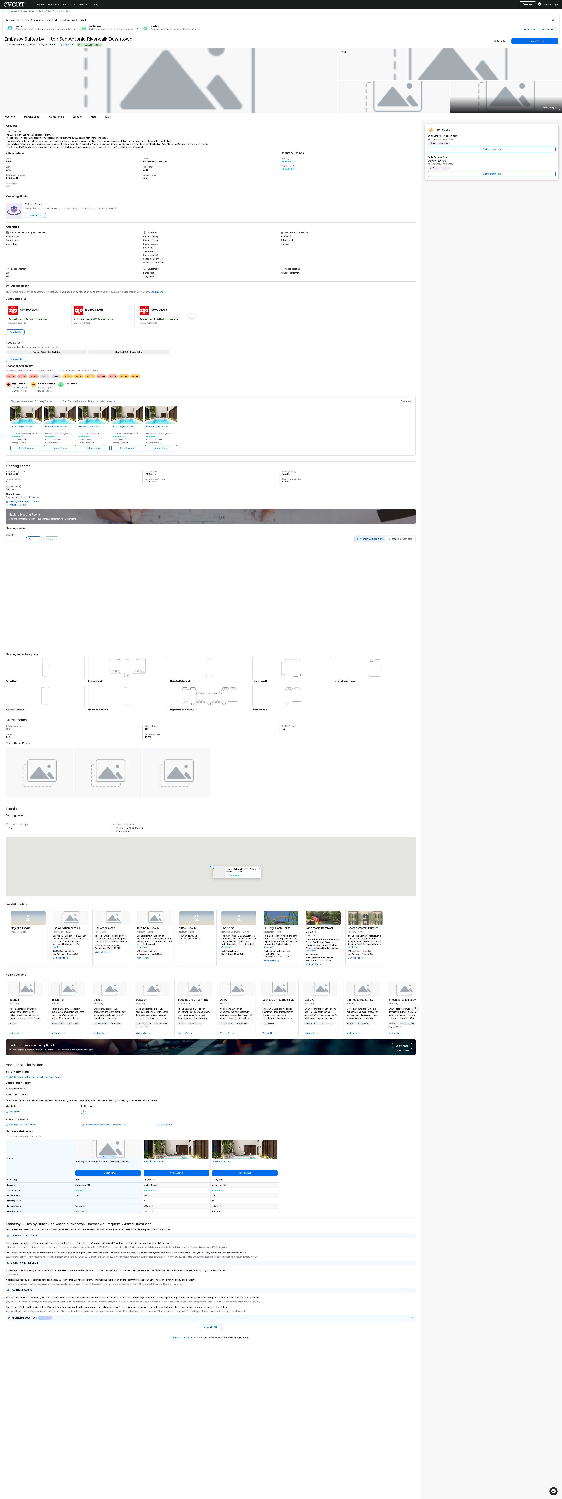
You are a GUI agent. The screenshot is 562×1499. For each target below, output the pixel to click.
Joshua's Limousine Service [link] (278, 999)
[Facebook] (83, 1112)
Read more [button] (58, 947)
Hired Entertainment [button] (144, 1023)
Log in (555, 4)
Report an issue (180, 1337)
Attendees (11, 535)
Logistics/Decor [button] (58, 1023)
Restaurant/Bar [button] (195, 1023)
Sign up (547, 4)
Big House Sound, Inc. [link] (360, 999)
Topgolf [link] (14, 999)
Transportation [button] (268, 1023)
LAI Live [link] (309, 999)
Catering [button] (182, 1023)
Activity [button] (13, 1023)
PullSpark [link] (141, 999)
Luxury (95, 4)
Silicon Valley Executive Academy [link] (405, 999)
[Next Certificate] (192, 315)
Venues (40, 4)
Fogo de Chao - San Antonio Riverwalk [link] (194, 999)
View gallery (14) (550, 107)
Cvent (4, 11)
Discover (83, 4)
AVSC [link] (223, 999)
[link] (25, 989)
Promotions (53, 4)
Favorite (501, 41)
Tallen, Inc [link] (58, 999)
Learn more (156, 292)
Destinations (69, 4)
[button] (168, 80)
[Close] (553, 20)
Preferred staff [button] (73, 1023)
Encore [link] (98, 999)
